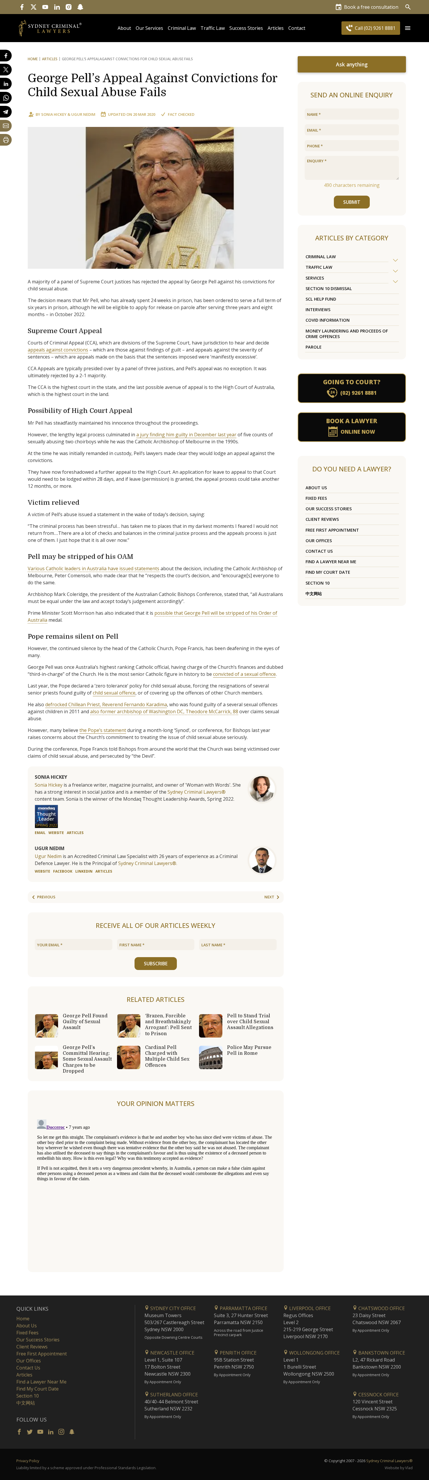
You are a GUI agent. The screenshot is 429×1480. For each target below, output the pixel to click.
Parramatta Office (243, 1308)
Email (40, 832)
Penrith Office (238, 1353)
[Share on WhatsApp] (6, 98)
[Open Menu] (408, 28)
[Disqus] (156, 1190)
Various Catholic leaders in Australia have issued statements (93, 568)
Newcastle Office (171, 1353)
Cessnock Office (378, 1394)
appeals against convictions (58, 350)
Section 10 (317, 583)
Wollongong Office (314, 1353)
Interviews (318, 309)
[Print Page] (6, 140)
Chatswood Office (381, 1308)
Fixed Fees (316, 498)
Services (315, 278)
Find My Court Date (328, 572)
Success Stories (246, 28)
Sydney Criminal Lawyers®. (147, 863)
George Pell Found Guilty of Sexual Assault (85, 1021)
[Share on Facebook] (6, 55)
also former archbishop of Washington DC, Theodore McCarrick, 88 (164, 711)
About (124, 28)
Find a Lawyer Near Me (331, 561)
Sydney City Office (172, 1308)
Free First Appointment (332, 530)
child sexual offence (114, 693)
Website (56, 832)
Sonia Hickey (54, 114)
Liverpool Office (309, 1308)
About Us (316, 487)
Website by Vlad (399, 1467)
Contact (296, 28)
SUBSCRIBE (156, 963)
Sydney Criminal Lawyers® (197, 792)
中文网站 (314, 593)
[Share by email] (6, 126)
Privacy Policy (27, 1460)
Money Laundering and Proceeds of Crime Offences (347, 333)
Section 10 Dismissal (329, 288)
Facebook (62, 871)
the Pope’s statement (102, 730)
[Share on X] (6, 69)
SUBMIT (351, 202)
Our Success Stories (329, 508)
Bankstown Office (381, 1353)
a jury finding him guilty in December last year (186, 434)
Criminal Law (182, 28)
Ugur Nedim (83, 114)
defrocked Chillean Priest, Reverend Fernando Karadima (106, 704)
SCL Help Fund (321, 299)
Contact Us (319, 551)
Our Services (149, 28)
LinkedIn (84, 871)
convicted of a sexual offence (244, 674)
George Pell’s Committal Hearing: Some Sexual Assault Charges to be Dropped (87, 1059)
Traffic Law (212, 28)
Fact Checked (181, 114)
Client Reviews (322, 519)
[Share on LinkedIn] (6, 83)
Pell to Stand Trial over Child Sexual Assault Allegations (250, 1021)
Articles (276, 28)
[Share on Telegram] (6, 112)
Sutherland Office (173, 1394)
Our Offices (319, 540)
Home (33, 58)
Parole (314, 347)
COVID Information (328, 320)
